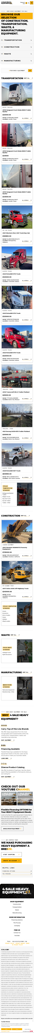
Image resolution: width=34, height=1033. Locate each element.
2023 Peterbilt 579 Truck (11, 274)
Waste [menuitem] (17, 910)
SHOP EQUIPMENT (6, 740)
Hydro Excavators (7, 654)
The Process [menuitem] (17, 922)
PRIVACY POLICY (9, 943)
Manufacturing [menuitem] (17, 912)
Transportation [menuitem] (17, 907)
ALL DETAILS (25, 118)
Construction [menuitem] (17, 904)
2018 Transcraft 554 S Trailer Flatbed (16, 392)
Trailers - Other (6, 502)
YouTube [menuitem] (17, 935)
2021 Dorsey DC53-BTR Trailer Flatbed (16, 431)
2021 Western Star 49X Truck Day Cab (16, 233)
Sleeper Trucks (6, 496)
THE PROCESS (6, 874)
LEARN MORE (4, 758)
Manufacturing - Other (8, 691)
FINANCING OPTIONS (8, 871)
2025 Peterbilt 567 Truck (11, 471)
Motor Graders (6, 615)
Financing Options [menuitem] (17, 920)
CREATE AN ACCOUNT (10, 861)
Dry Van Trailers (6, 500)
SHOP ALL (27, 78)
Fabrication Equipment (8, 690)
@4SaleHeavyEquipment (11, 829)
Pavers (4, 617)
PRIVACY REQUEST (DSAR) (22, 943)
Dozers (4, 611)
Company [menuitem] (17, 925)
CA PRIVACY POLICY (17, 945)
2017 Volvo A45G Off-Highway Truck (15, 588)
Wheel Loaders (6, 621)
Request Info (22, 3)
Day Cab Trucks (6, 498)
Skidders (4, 619)
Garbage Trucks (6, 652)
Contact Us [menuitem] (17, 932)
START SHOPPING (9, 854)
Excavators (5, 613)
